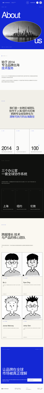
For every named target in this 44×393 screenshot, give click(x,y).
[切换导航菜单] (40, 2)
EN (27, 2)
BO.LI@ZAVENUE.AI (28, 389)
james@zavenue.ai (12, 337)
